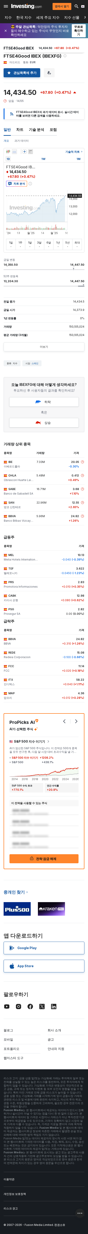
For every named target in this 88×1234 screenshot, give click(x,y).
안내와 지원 (56, 1049)
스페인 (35, 363)
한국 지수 (24, 17)
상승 (47, 423)
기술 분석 (36, 129)
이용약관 (9, 1179)
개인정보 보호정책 (15, 1194)
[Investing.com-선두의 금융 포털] (26, 6)
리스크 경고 (11, 1208)
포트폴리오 (11, 1049)
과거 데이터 (21, 140)
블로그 (8, 1030)
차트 (19, 129)
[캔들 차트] (8, 151)
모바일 (8, 1039)
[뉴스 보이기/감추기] (30, 151)
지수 (8, 17)
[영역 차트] (14, 151)
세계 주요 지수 (48, 17)
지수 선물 (71, 17)
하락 (47, 402)
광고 (51, 1039)
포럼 (53, 129)
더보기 (44, 346)
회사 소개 (54, 1030)
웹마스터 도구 (13, 1058)
